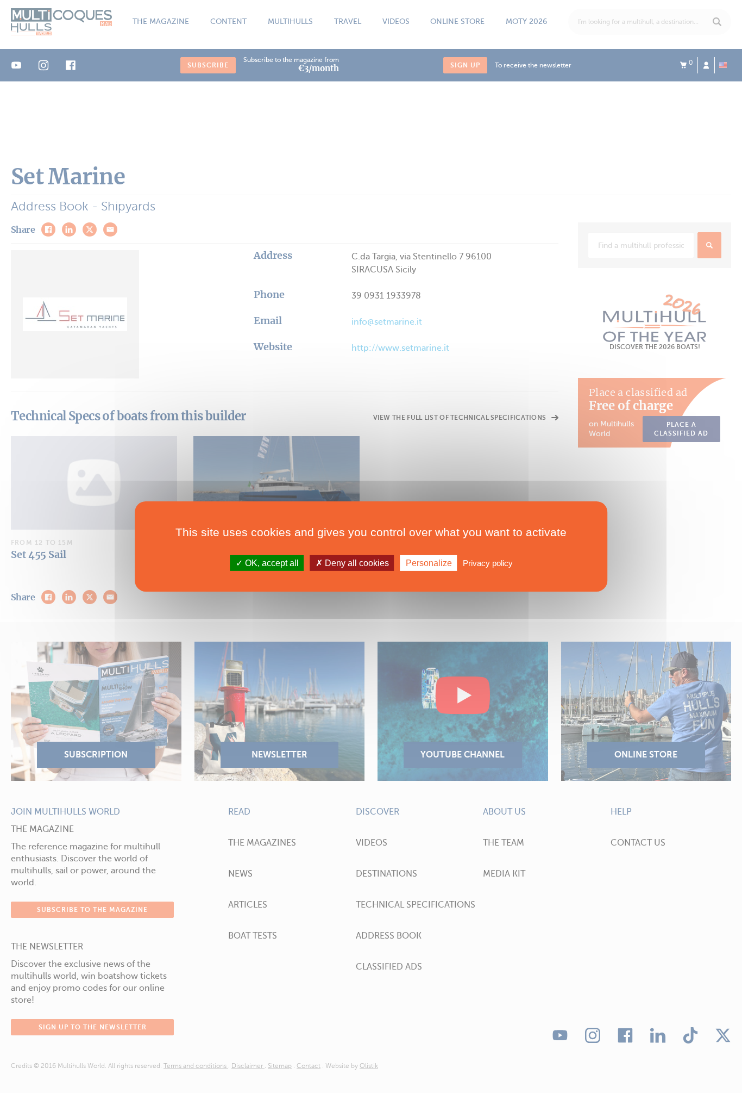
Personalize (429, 563)
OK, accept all (271, 563)
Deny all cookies (356, 563)
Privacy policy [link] (488, 563)
